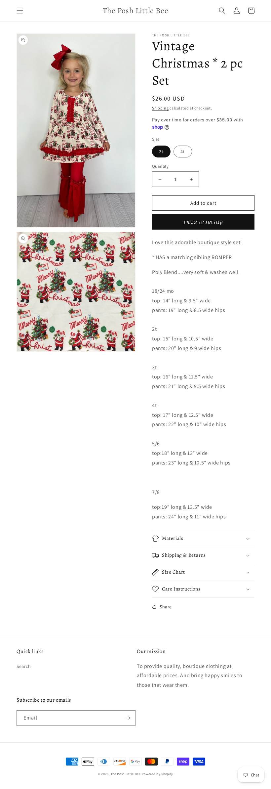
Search (24, 666)
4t (182, 151)
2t (161, 151)
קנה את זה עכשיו (203, 222)
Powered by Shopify (158, 774)
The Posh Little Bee (126, 774)
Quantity (160, 166)
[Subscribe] (128, 718)
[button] (20, 10)
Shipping (160, 108)
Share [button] (166, 607)
